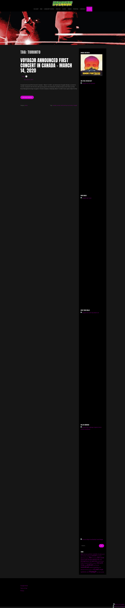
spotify (91, 567)
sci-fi (95, 565)
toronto (71, 105)
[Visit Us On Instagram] (119, 606)
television (82, 569)
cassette (95, 554)
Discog (58, 9)
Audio (64, 9)
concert (58, 105)
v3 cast (96, 569)
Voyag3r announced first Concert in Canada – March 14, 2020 (46, 65)
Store (89, 9)
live (68, 105)
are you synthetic (88, 554)
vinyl (88, 572)
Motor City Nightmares (91, 561)
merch (101, 559)
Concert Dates (49, 9)
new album (94, 563)
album (82, 554)
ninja (85, 565)
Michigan (83, 561)
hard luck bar (64, 105)
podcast (90, 565)
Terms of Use (23, 588)
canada (54, 105)
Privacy (22, 590)
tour (85, 569)
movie (99, 561)
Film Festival (94, 557)
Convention (99, 555)
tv (92, 569)
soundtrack (85, 567)
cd (98, 554)
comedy (84, 555)
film (90, 558)
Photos (75, 9)
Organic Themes (65, 603)
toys (87, 569)
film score (100, 558)
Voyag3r (75, 105)
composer (88, 555)
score (97, 565)
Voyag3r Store (24, 585)
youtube (102, 572)
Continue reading (28, 98)
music (90, 563)
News (26, 105)
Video (69, 9)
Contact (83, 9)
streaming (95, 567)
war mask (99, 572)
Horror (83, 559)
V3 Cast (36, 9)
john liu (87, 559)
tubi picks (90, 569)
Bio (41, 9)
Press (23, 76)
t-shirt (100, 567)
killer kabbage (93, 559)
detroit (82, 557)
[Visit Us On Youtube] (118, 604)
